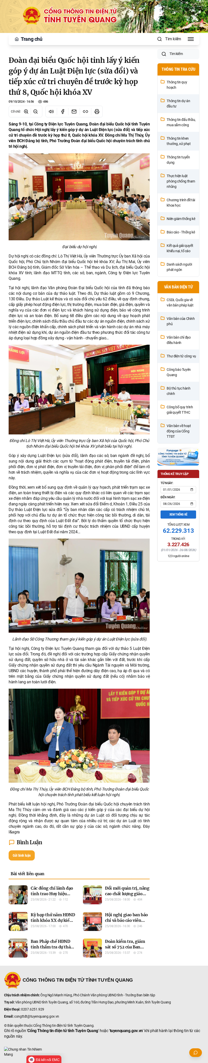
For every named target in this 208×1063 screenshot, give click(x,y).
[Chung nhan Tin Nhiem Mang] (104, 1052)
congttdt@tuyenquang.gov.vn (36, 1016)
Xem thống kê (178, 514)
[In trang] (96, 111)
